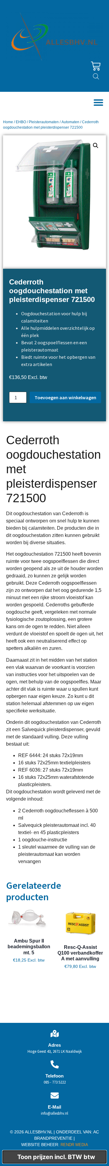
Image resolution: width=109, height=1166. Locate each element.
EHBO (21, 122)
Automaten (70, 122)
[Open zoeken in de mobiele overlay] (96, 76)
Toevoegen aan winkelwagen (65, 397)
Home (8, 122)
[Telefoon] (55, 1064)
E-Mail (54, 1107)
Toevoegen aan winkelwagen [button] (29, 976)
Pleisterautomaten (44, 122)
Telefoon (54, 1075)
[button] (98, 102)
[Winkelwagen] (96, 66)
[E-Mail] (55, 1095)
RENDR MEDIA (73, 1144)
